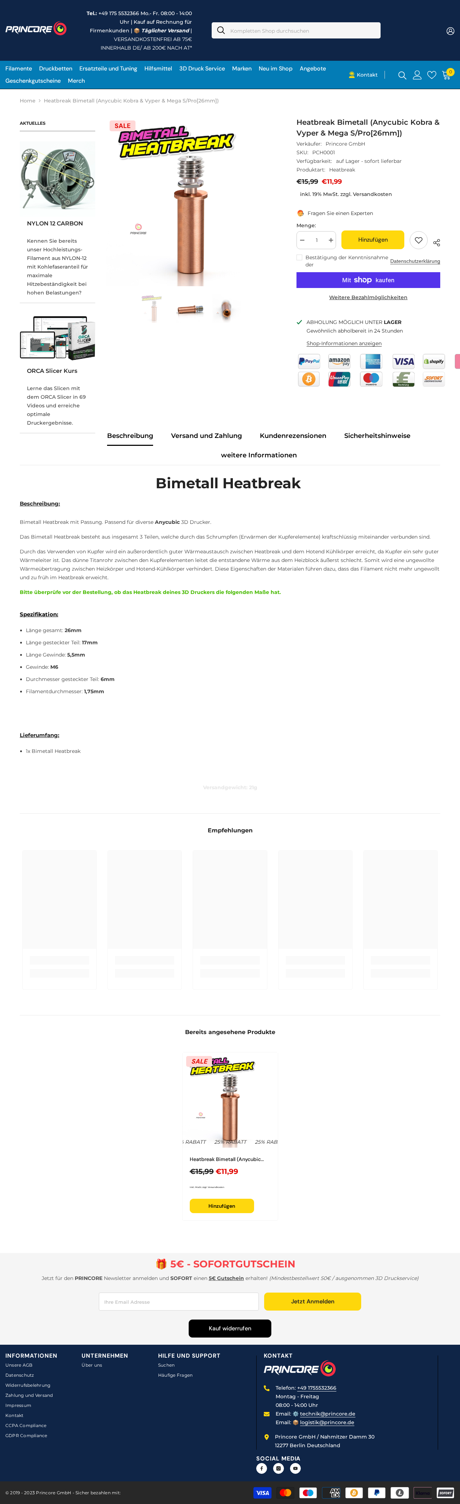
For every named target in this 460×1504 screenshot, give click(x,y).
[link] (59, 960)
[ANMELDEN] (450, 31)
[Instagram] (278, 1468)
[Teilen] (434, 241)
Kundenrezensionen (293, 436)
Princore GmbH (345, 144)
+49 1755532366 (316, 1388)
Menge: (306, 225)
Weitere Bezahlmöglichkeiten (368, 297)
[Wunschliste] (431, 74)
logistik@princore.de (327, 1422)
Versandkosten (372, 194)
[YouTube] (295, 1468)
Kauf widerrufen (230, 1328)
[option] (190, 201)
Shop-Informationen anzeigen (344, 343)
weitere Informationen (259, 455)
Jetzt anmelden (313, 1301)
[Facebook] (261, 1468)
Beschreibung (130, 436)
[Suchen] (296, 30)
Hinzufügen (371, 239)
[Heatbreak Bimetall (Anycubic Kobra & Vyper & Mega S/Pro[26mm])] (230, 1100)
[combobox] (303, 30)
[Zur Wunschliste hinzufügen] (419, 240)
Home (28, 100)
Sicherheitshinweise (377, 436)
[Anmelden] (417, 74)
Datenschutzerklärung (415, 261)
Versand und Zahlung (206, 436)
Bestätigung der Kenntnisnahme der (346, 261)
